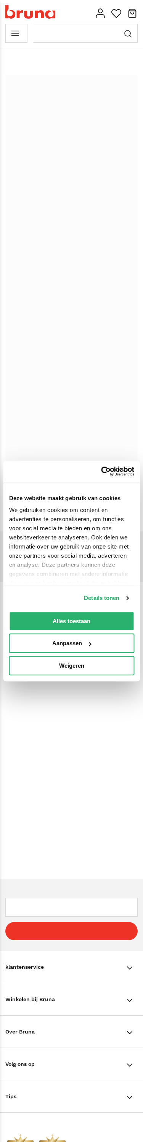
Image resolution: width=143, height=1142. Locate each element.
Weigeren (71, 665)
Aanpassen (67, 643)
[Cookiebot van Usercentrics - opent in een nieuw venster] (101, 471)
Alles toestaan (71, 621)
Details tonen (101, 598)
